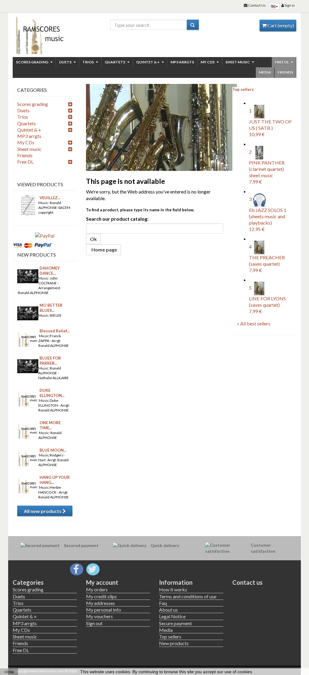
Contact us (247, 582)
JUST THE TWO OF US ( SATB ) (270, 128)
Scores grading (32, 62)
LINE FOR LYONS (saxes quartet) (267, 305)
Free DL (282, 62)
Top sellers (243, 89)
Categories (28, 582)
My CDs (208, 62)
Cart (280, 25)
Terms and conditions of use (187, 596)
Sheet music (237, 62)
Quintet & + (148, 62)
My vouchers (99, 616)
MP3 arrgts (182, 62)
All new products (43, 511)
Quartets (115, 62)
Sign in (289, 5)
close (9, 671)
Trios (88, 62)
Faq (163, 603)
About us (168, 610)
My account (102, 582)
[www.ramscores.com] (45, 34)
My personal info (103, 610)
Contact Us (256, 5)
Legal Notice (172, 616)
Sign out (94, 623)
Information (176, 582)
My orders (97, 589)
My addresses (100, 603)
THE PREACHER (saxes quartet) (267, 263)
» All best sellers (253, 323)
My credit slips (101, 596)
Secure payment (175, 623)
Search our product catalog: (117, 219)
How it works (173, 589)
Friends (285, 72)
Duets (65, 62)
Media (265, 72)
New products (36, 255)
